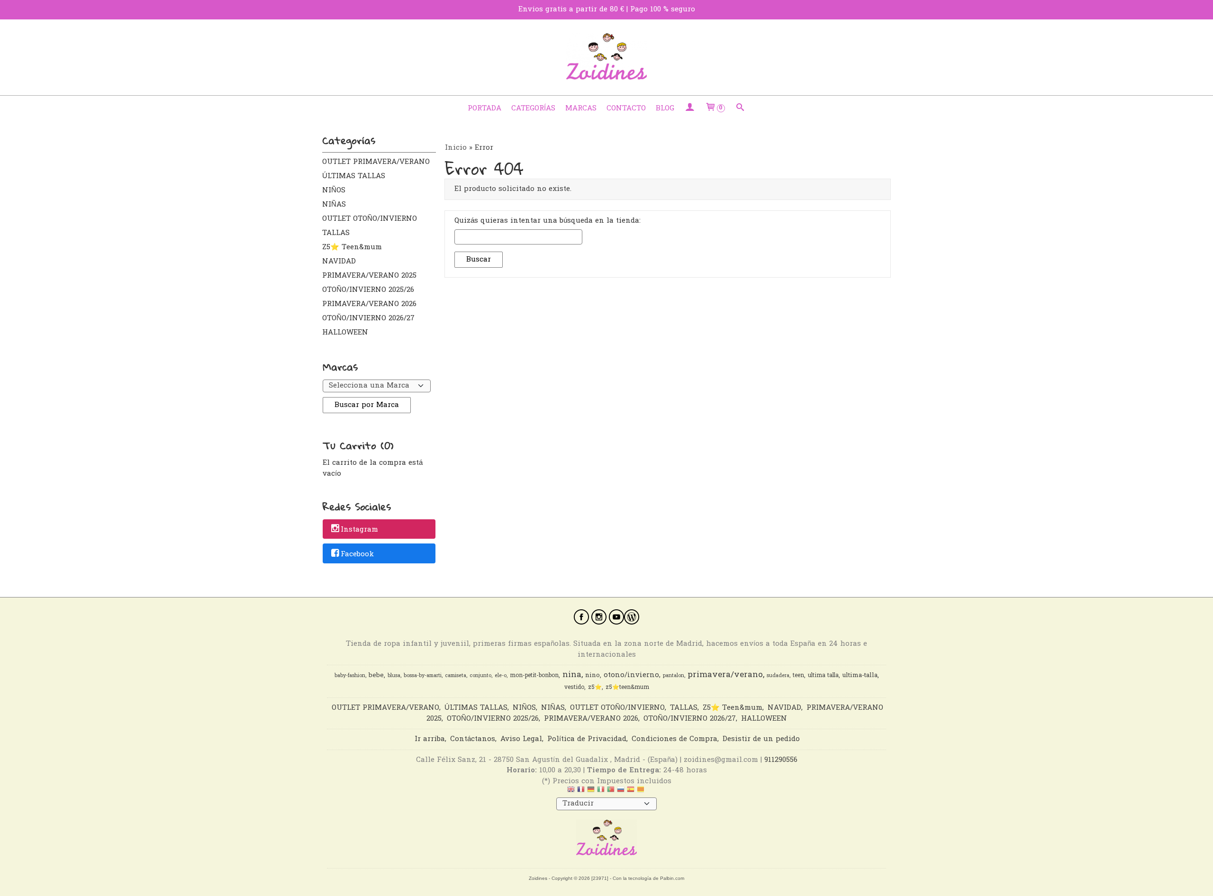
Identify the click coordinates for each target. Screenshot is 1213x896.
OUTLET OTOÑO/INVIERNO (369, 219)
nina (571, 675)
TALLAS (336, 233)
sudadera (778, 675)
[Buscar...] (740, 108)
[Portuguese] (611, 792)
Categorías (533, 108)
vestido (574, 687)
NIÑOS (333, 190)
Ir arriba (430, 739)
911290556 (780, 760)
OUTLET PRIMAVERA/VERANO (376, 162)
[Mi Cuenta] (689, 108)
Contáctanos (472, 739)
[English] (571, 792)
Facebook (357, 554)
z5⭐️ (595, 687)
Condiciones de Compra (674, 739)
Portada (484, 108)
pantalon (673, 675)
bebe (376, 675)
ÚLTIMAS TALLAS (353, 176)
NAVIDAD (339, 261)
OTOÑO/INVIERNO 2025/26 (368, 290)
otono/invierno (631, 675)
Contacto (626, 108)
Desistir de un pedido (761, 739)
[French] (581, 792)
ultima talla (823, 675)
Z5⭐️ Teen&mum (352, 247)
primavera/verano (725, 675)
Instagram (359, 530)
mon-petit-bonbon (534, 675)
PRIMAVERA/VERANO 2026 (369, 304)
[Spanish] (630, 792)
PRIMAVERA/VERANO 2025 (369, 276)
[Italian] (601, 792)
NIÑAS (334, 204)
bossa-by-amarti (423, 675)
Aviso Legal (521, 739)
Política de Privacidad (586, 739)
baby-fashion (350, 675)
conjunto (480, 675)
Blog (665, 108)
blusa (394, 675)
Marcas (581, 108)
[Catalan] (641, 792)
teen (798, 675)
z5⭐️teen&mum (627, 687)
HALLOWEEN (345, 332)
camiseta (455, 675)
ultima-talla (860, 675)
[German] (591, 792)
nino (592, 675)
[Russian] (621, 792)
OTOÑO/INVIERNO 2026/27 (368, 318)
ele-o (501, 675)
